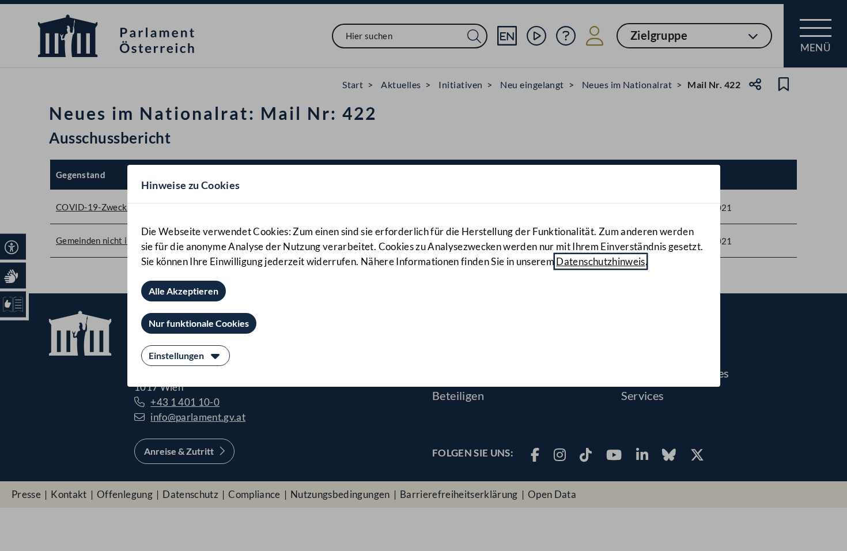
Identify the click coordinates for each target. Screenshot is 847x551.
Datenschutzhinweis (600, 261)
